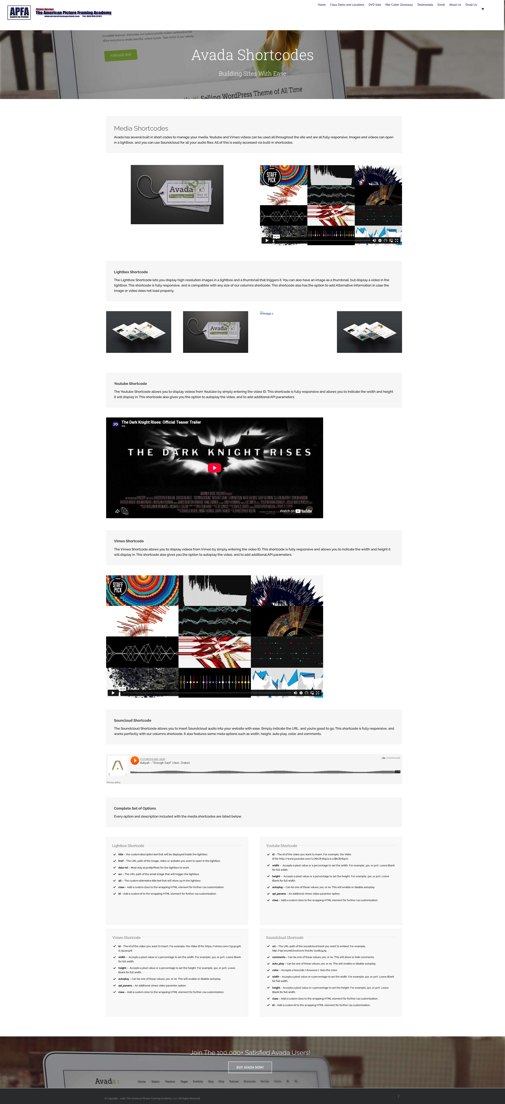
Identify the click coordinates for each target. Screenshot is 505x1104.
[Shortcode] (252, 49)
